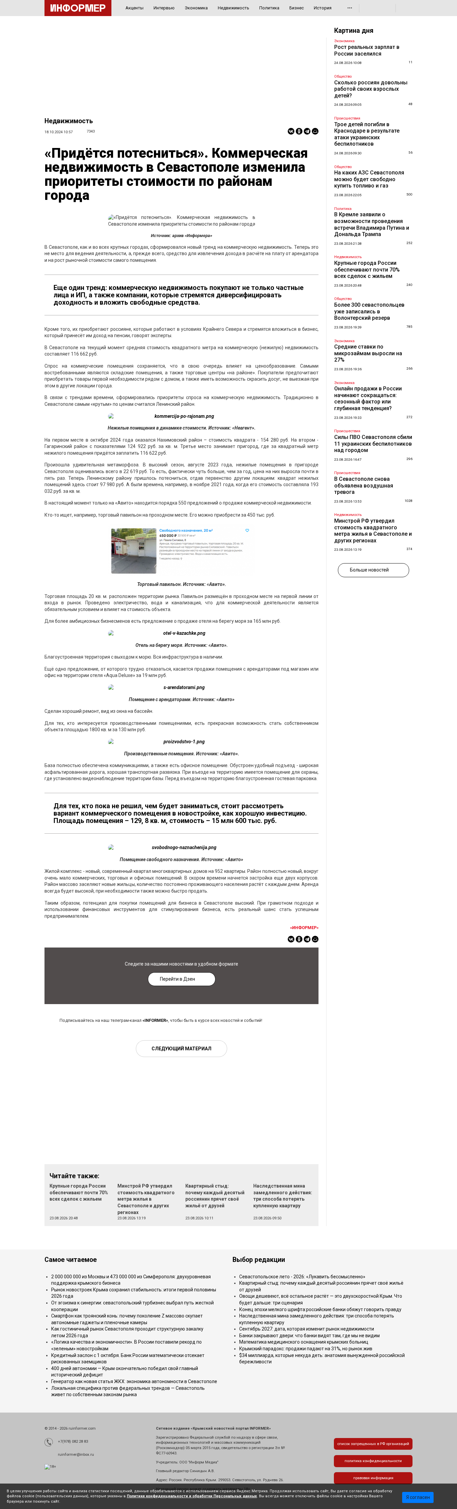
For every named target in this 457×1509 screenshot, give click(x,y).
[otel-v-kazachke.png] (181, 633)
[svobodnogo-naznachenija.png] (181, 847)
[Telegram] (307, 131)
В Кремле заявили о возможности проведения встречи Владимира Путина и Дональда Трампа (371, 224)
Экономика (196, 7)
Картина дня (353, 30)
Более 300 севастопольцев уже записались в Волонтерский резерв (369, 311)
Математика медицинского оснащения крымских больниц (303, 1342)
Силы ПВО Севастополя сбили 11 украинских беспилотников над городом (373, 443)
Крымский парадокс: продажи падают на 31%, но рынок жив (305, 1348)
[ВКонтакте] (291, 131)
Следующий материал (181, 1048)
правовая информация (373, 1478)
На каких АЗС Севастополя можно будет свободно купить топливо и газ (369, 179)
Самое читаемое (70, 1260)
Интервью (164, 7)
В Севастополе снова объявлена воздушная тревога (363, 485)
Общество (343, 76)
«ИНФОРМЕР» (304, 927)
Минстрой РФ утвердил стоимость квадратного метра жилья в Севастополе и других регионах (146, 1199)
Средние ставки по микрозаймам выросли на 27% (368, 353)
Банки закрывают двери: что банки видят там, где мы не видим (309, 1335)
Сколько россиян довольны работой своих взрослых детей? (370, 89)
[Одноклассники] (299, 131)
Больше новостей (369, 570)
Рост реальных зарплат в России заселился (366, 50)
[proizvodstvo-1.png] (181, 742)
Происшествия (347, 118)
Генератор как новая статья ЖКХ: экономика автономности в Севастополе (134, 1381)
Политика (269, 7)
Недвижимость (233, 7)
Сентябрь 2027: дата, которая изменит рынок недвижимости (306, 1329)
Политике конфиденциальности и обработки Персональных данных (192, 1496)
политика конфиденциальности (373, 1461)
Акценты (134, 7)
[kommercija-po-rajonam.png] (181, 416)
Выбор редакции (259, 1260)
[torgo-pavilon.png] (181, 550)
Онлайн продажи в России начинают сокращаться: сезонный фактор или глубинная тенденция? (368, 398)
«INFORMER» (155, 1020)
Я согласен (418, 1497)
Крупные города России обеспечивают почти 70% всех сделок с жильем (79, 1192)
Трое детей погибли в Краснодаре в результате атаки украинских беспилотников (366, 134)
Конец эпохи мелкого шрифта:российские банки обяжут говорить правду (320, 1309)
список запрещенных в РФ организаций (373, 1444)
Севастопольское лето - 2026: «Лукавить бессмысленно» (302, 1276)
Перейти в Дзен (177, 979)
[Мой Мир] (315, 131)
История (323, 7)
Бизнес (296, 7)
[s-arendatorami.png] (181, 687)
